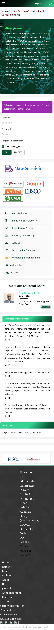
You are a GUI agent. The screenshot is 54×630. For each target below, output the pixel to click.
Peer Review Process (23, 228)
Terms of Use (8, 610)
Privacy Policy (8, 614)
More (20, 82)
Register (38, 3)
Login (49, 3)
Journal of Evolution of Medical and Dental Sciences (22, 13)
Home (5, 562)
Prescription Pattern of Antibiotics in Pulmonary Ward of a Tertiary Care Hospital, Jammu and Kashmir (27, 409)
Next (52, 458)
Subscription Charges (23, 250)
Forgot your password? (12, 141)
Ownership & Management (26, 257)
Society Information (12, 605)
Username (6, 118)
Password (6, 129)
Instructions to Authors (24, 220)
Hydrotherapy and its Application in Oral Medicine (27, 372)
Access (16, 243)
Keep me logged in (14, 146)
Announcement (11, 592)
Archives (7, 575)
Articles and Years (11, 618)
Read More (45, 307)
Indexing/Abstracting (23, 235)
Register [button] (18, 152)
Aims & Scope (19, 213)
